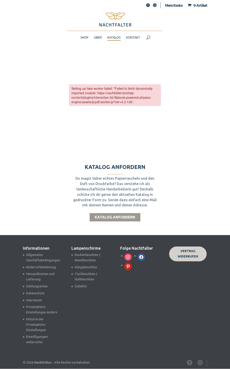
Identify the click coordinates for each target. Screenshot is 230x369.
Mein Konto (174, 5)
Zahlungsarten (37, 286)
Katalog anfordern (115, 217)
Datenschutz (35, 293)
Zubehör (81, 286)
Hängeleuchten (86, 267)
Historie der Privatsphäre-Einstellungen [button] (36, 324)
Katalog (114, 37)
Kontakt (133, 37)
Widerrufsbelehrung (41, 267)
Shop (84, 37)
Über (98, 37)
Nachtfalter (43, 362)
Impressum (34, 300)
